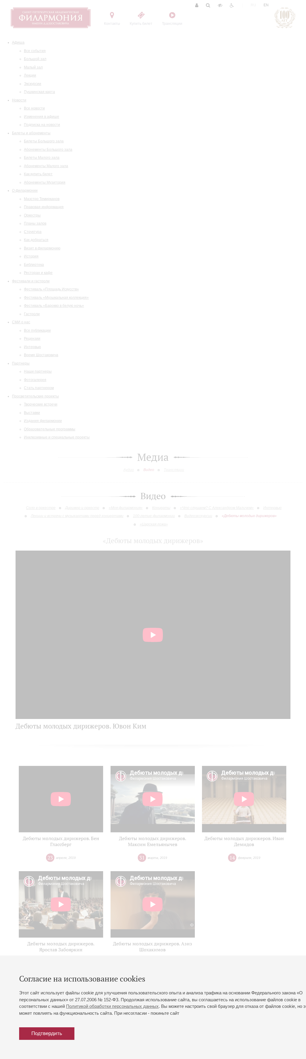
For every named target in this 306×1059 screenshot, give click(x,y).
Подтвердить (46, 1033)
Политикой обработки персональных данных (112, 1006)
